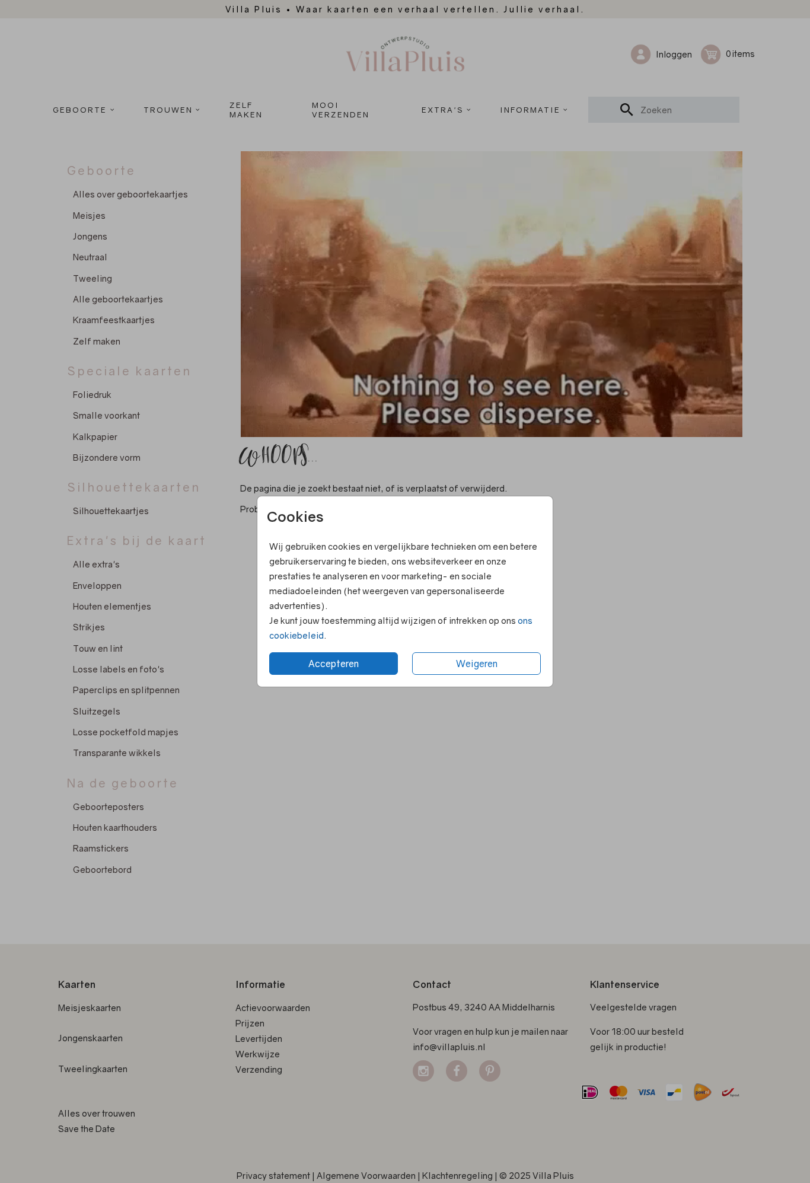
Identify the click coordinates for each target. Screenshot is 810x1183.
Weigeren (477, 663)
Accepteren (333, 663)
